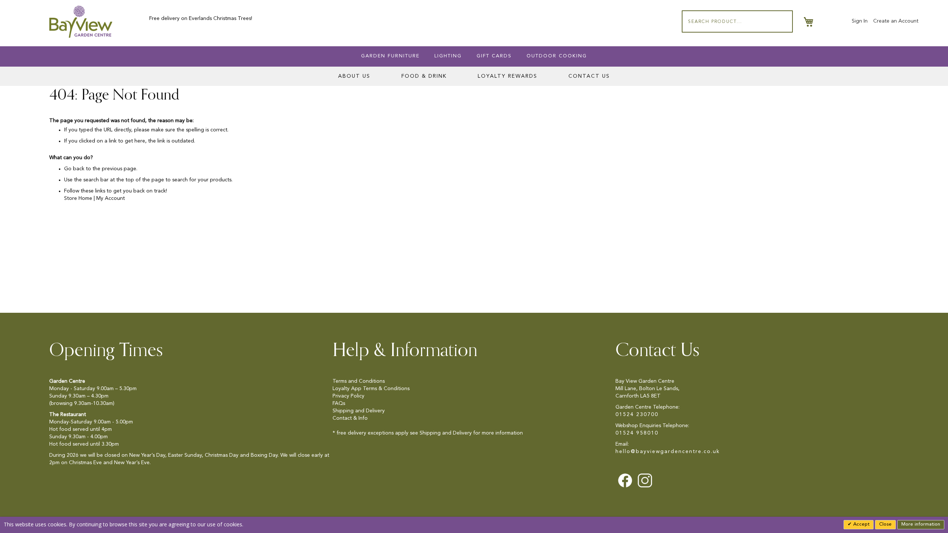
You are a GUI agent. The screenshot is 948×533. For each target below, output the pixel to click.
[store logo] (80, 22)
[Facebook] (624, 480)
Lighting (448, 56)
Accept (860, 524)
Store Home (78, 198)
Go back (74, 168)
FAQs (339, 403)
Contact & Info (350, 418)
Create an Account (895, 21)
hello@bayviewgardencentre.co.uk (667, 451)
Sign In (860, 21)
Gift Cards (494, 56)
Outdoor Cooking (557, 56)
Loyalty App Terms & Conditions (371, 388)
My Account (110, 198)
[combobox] (737, 21)
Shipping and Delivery (359, 410)
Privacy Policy (348, 396)
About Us (354, 76)
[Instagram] (644, 480)
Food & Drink (424, 76)
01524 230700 (636, 414)
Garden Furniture (390, 56)
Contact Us (589, 76)
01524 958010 (636, 433)
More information (920, 524)
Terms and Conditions (359, 381)
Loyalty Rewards (507, 76)
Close (885, 524)
